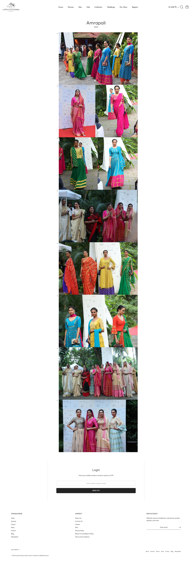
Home (60, 7)
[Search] (181, 7)
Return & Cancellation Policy (84, 534)
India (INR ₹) (14, 549)
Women (71, 7)
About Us (78, 518)
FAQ (76, 527)
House (13, 524)
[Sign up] (180, 527)
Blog (12, 534)
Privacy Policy (79, 531)
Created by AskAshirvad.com (41, 555)
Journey (13, 521)
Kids (88, 7)
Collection (98, 7)
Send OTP (96, 490)
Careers (77, 524)
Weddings (111, 7)
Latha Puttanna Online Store (24, 555)
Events (13, 531)
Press (13, 527)
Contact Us (79, 521)
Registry (135, 7)
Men (80, 7)
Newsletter (14, 537)
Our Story (123, 7)
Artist (13, 518)
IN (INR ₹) (173, 7)
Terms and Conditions (82, 537)
